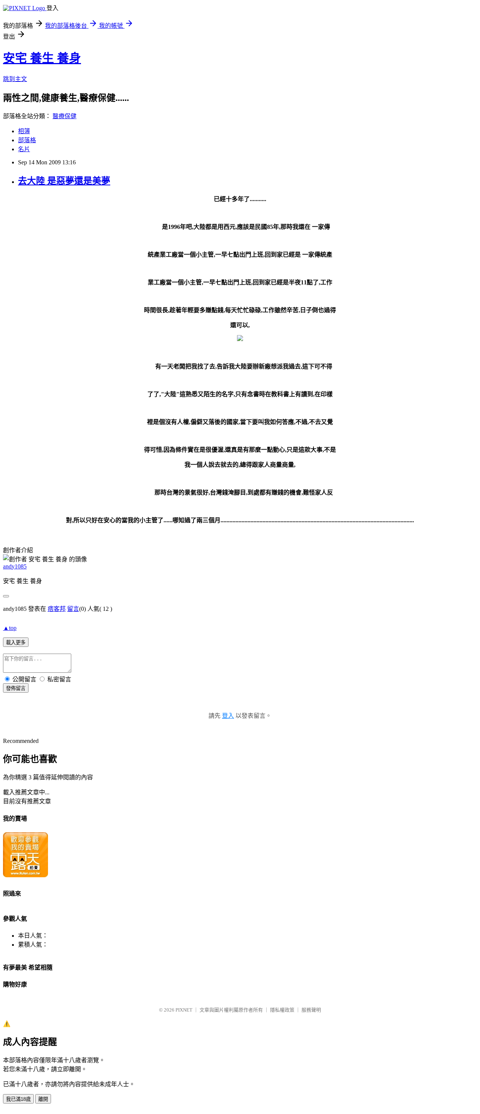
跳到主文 (15, 79)
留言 (73, 609)
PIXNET (184, 1010)
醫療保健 (64, 116)
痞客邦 (57, 609)
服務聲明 (311, 1010)
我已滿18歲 (18, 1099)
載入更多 (16, 642)
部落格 (27, 140)
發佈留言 (16, 688)
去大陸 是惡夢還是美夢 (64, 181)
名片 (24, 149)
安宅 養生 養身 (42, 58)
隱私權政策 (282, 1010)
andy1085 (15, 566)
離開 (43, 1099)
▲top (9, 628)
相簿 (24, 131)
